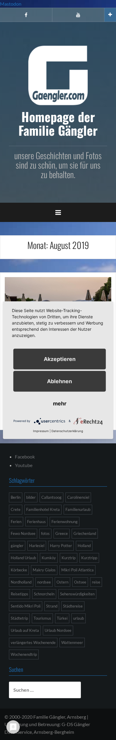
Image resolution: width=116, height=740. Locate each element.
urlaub (78, 618)
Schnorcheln (44, 594)
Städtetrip (19, 618)
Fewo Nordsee (23, 533)
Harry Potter (61, 545)
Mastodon (10, 4)
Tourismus (42, 618)
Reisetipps (19, 594)
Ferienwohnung (64, 521)
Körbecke (19, 570)
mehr (59, 403)
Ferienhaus (36, 521)
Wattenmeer (72, 642)
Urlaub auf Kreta (25, 630)
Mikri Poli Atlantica (77, 570)
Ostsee (80, 582)
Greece (61, 533)
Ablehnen (59, 381)
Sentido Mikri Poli (25, 606)
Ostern (62, 582)
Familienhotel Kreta (43, 509)
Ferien (16, 521)
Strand (51, 606)
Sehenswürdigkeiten (77, 594)
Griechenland (84, 533)
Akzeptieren (60, 359)
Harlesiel (36, 545)
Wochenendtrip (24, 654)
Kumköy (49, 557)
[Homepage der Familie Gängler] (58, 74)
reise (96, 582)
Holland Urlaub (23, 557)
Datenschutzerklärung (67, 430)
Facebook (25, 456)
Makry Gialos (44, 570)
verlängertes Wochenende (33, 642)
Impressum (41, 430)
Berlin (16, 497)
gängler (17, 545)
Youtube (23, 465)
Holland (84, 545)
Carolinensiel (78, 497)
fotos (45, 533)
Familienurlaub (77, 509)
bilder (31, 497)
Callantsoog (51, 497)
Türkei (62, 618)
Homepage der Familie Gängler (58, 123)
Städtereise (73, 606)
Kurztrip (69, 557)
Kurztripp (89, 557)
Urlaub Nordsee (58, 630)
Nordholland (21, 582)
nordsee (44, 582)
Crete (16, 509)
